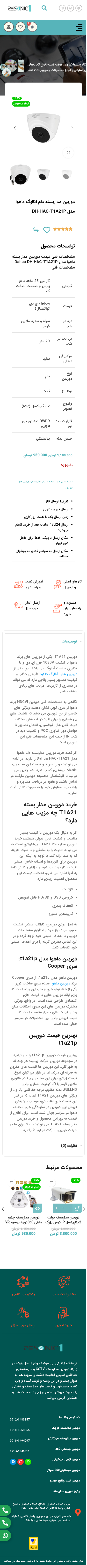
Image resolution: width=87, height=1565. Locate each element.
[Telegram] (13, 1462)
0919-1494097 (20, 1441)
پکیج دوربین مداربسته (66, 1491)
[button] (72, 128)
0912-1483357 (20, 1419)
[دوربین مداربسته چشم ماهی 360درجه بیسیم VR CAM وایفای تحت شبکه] (23, 1194)
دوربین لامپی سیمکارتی (66, 1459)
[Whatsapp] (28, 1462)
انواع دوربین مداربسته (44, 482)
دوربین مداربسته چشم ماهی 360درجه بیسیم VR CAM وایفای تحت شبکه (23, 1222)
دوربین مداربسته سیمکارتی (64, 1438)
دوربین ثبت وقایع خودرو (65, 1480)
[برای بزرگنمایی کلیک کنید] (68, 152)
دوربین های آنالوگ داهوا (58, 674)
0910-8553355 (20, 1430)
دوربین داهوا (60, 983)
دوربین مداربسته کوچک (65, 1428)
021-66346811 (20, 1451)
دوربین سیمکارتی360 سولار (63, 1470)
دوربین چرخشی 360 (67, 1449)
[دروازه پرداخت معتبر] (33, 1543)
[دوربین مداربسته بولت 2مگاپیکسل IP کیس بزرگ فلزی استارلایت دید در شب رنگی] (63, 1194)
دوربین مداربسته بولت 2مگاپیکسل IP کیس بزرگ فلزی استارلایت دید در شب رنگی (63, 1224)
